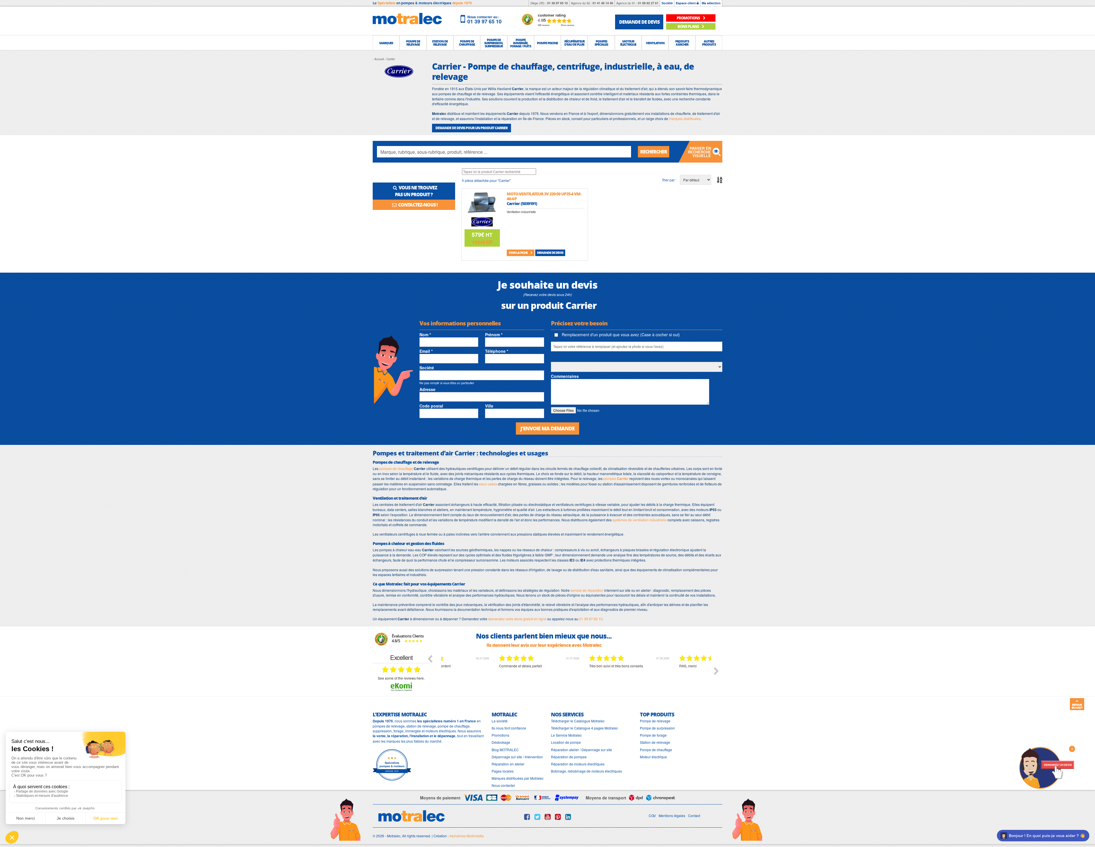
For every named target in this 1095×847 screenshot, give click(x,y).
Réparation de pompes (569, 756)
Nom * (425, 334)
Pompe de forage (653, 735)
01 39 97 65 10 (557, 3)
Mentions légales (672, 815)
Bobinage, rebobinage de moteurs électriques (586, 771)
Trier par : (669, 179)
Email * (426, 351)
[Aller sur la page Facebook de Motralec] (527, 816)
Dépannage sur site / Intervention (517, 756)
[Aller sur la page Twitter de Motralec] (537, 816)
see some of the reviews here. (401, 678)
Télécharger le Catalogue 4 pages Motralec (584, 728)
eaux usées (488, 483)
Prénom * (493, 334)
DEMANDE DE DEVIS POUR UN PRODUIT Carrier (471, 127)
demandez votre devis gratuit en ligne (517, 618)
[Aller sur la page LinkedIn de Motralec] (568, 816)
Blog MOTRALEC (505, 749)
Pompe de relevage (655, 720)
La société (500, 720)
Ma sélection (711, 3)
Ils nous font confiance (509, 728)
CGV (652, 815)
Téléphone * (496, 351)
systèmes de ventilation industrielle (640, 519)
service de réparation (587, 590)
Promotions (500, 735)
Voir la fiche (518, 252)
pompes (615, 478)
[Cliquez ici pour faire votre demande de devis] (1046, 767)
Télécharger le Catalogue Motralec (578, 720)
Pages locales (503, 771)
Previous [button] (429, 658)
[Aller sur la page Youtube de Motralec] (547, 816)
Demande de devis (550, 252)
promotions (689, 18)
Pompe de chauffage (656, 749)
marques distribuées (685, 118)
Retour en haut (1077, 706)
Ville (489, 406)
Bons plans (688, 26)
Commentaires (565, 376)
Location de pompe (566, 742)
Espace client (686, 3)
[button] (386, 43)
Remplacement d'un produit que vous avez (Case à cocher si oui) (620, 334)
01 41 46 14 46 (603, 3)
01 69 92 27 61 (648, 3)
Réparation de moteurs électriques (578, 763)
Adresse (427, 389)
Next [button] (716, 671)
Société (667, 3)
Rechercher (653, 151)
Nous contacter (503, 785)
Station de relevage (655, 742)
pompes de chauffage (396, 468)
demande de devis (639, 22)
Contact (694, 815)
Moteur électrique (653, 756)
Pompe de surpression (657, 728)
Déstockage (501, 742)
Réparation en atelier (508, 763)
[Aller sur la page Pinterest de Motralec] (558, 816)
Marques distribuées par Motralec (518, 778)
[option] (486, 675)
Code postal (431, 406)
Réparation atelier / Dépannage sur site (581, 749)
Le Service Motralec (566, 735)
